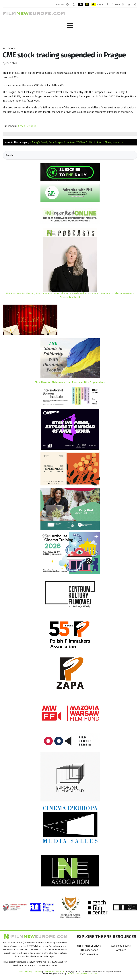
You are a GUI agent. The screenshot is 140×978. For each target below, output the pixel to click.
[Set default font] (129, 4)
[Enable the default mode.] (67, 4)
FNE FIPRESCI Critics (89, 945)
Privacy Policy (25, 971)
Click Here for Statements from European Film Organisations (70, 382)
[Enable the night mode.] (73, 4)
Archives (121, 950)
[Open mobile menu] (70, 25)
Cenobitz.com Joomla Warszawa (82, 973)
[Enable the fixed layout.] (107, 4)
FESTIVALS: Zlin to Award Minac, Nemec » (99, 142)
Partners (38, 971)
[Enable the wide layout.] (112, 4)
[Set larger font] (135, 4)
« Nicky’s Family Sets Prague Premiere (52, 142)
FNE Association (89, 950)
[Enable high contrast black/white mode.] (80, 4)
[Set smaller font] (123, 4)
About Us (60, 971)
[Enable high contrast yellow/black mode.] (93, 4)
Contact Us (49, 971)
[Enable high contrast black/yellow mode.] (87, 4)
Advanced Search (121, 945)
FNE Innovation (89, 954)
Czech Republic (27, 126)
